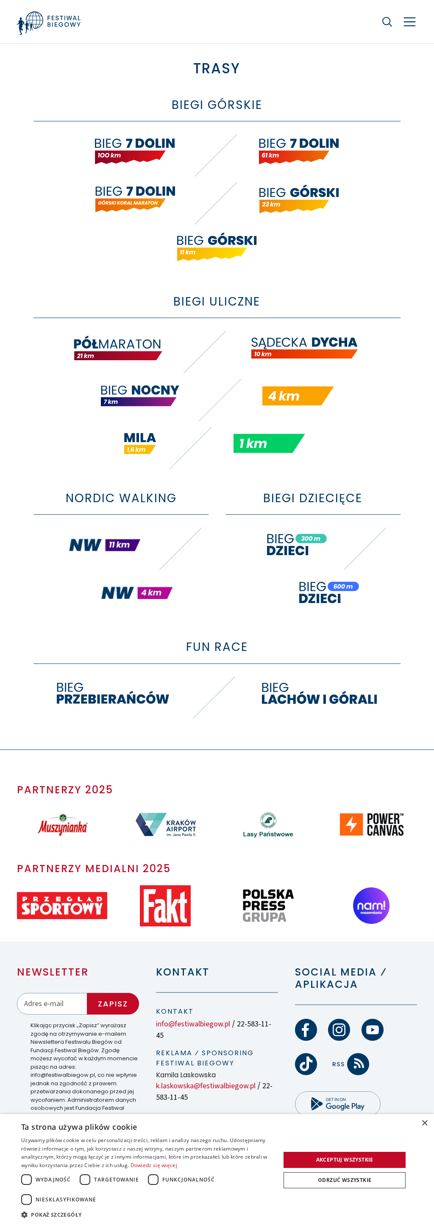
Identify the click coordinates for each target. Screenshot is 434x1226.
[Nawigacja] (409, 22)
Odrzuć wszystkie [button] (344, 1180)
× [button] (424, 1123)
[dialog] (217, 1170)
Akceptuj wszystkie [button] (344, 1159)
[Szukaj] (387, 22)
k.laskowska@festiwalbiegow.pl (206, 1086)
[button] (147, 1214)
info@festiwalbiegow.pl (193, 1024)
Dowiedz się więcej (154, 1165)
